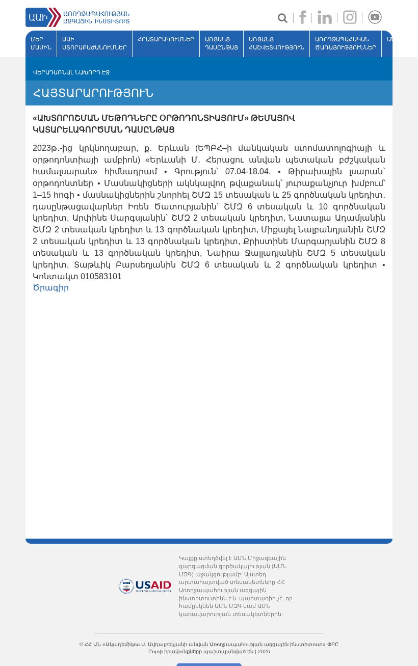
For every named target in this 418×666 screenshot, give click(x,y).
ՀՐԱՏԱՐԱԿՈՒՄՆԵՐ (166, 39)
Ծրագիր (51, 287)
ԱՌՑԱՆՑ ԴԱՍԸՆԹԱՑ (221, 43)
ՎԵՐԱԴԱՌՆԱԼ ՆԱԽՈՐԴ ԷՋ (71, 72)
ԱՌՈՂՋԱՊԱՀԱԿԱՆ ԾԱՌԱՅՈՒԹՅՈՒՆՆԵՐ (345, 43)
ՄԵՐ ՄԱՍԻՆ (41, 43)
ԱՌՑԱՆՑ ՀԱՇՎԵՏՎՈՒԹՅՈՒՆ (276, 43)
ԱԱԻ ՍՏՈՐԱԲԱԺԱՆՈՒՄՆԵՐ (94, 43)
